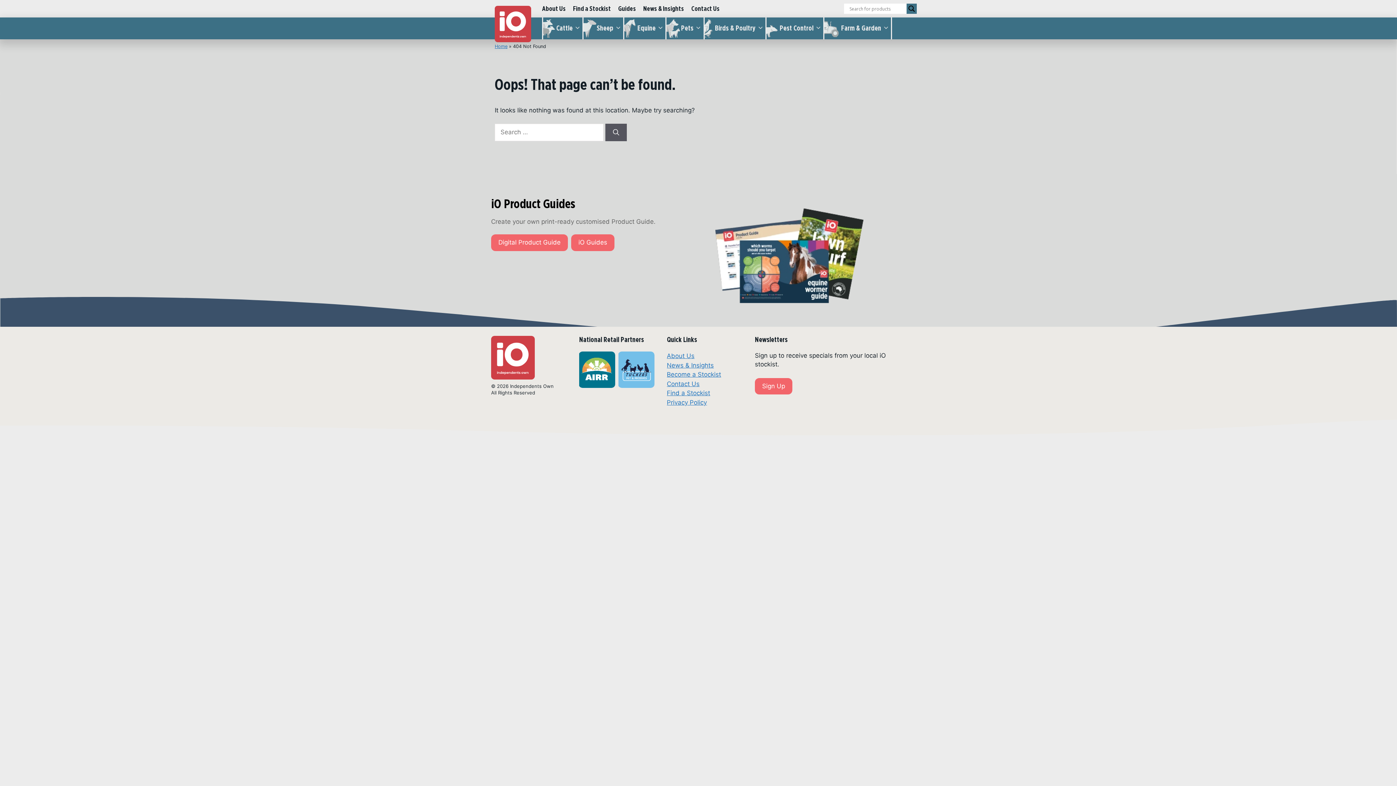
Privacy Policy (687, 402)
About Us (554, 8)
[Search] (616, 132)
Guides (627, 8)
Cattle (564, 28)
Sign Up (773, 386)
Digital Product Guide (529, 242)
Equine (646, 28)
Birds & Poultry (735, 28)
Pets (687, 28)
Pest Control (796, 28)
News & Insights (663, 8)
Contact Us (705, 8)
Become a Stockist (694, 374)
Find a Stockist (592, 8)
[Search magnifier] (912, 9)
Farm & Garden (861, 28)
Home (501, 46)
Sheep (605, 28)
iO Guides (592, 242)
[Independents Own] (513, 24)
